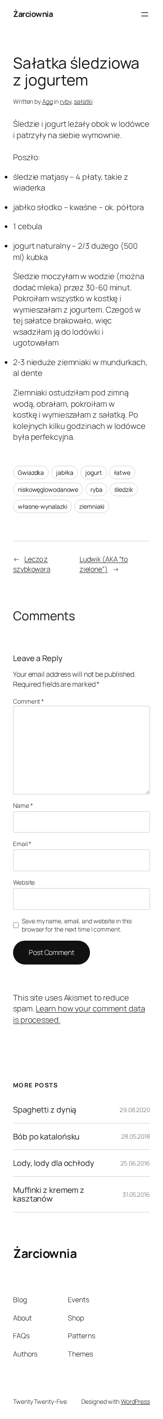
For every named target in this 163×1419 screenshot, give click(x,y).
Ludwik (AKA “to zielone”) (104, 564)
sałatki (83, 101)
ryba (96, 489)
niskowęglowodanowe (48, 489)
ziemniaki (91, 506)
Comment (28, 701)
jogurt (93, 472)
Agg (47, 101)
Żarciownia (33, 14)
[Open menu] (145, 14)
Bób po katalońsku (46, 1136)
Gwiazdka (31, 472)
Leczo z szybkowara (31, 564)
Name (23, 805)
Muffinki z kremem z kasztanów (48, 1194)
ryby (65, 101)
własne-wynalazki (42, 506)
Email (22, 844)
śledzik (123, 489)
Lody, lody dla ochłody (53, 1163)
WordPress (135, 1401)
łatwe (122, 472)
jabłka (64, 472)
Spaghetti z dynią (44, 1109)
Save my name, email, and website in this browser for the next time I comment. (77, 925)
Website (24, 882)
